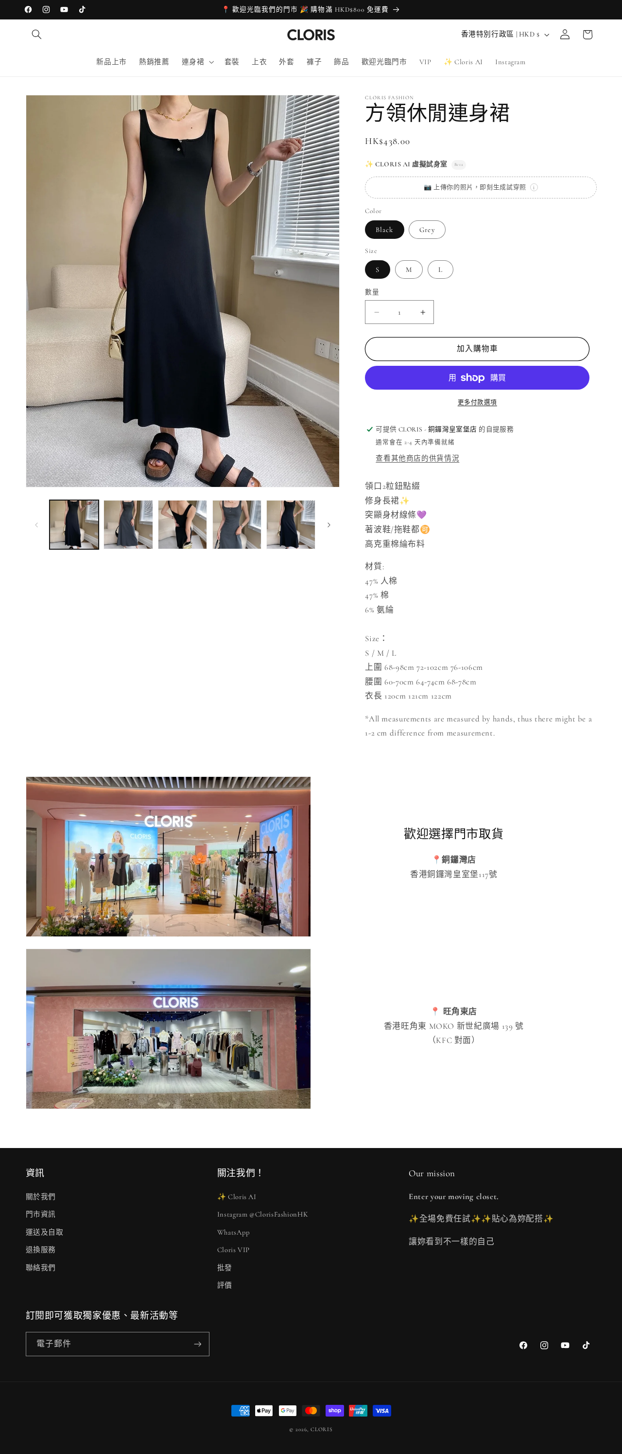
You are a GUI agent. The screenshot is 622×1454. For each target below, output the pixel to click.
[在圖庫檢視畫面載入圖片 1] (74, 524)
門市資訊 (41, 1214)
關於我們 (41, 1196)
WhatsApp (233, 1232)
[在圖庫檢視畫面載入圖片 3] (128, 524)
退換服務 (41, 1249)
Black (384, 229)
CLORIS (321, 1429)
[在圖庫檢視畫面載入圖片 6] (290, 524)
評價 (224, 1285)
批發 (224, 1267)
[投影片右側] (329, 525)
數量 (372, 292)
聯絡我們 (41, 1267)
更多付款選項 (477, 402)
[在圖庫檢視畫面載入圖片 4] (182, 524)
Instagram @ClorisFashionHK (262, 1214)
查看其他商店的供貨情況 (417, 458)
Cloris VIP (233, 1249)
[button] (37, 34)
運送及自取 (45, 1232)
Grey (426, 229)
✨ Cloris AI (237, 1196)
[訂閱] (197, 1344)
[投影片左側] (36, 525)
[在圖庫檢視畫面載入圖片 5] (236, 524)
